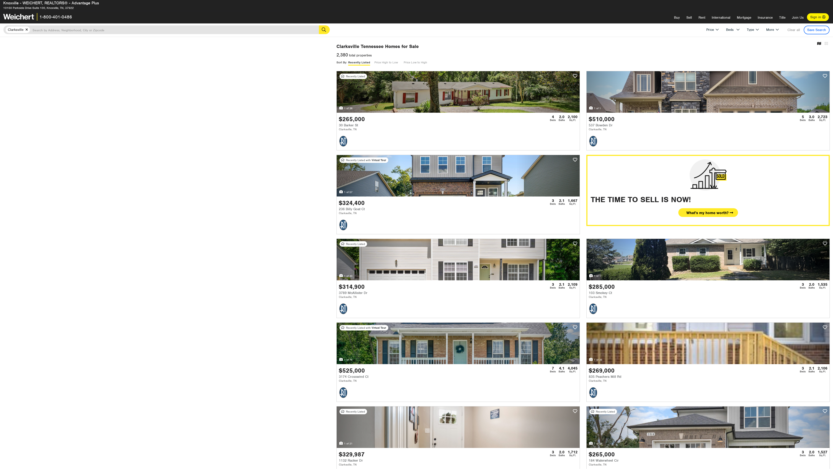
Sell (689, 17)
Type (750, 30)
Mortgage (744, 17)
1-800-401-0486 (55, 17)
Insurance (765, 17)
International (721, 17)
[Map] (819, 44)
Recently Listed (359, 62)
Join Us (798, 17)
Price (710, 30)
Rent (702, 17)
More (770, 30)
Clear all (793, 30)
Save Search (816, 30)
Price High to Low (386, 62)
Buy (677, 17)
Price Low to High (415, 62)
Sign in (816, 17)
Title (782, 17)
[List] (826, 44)
